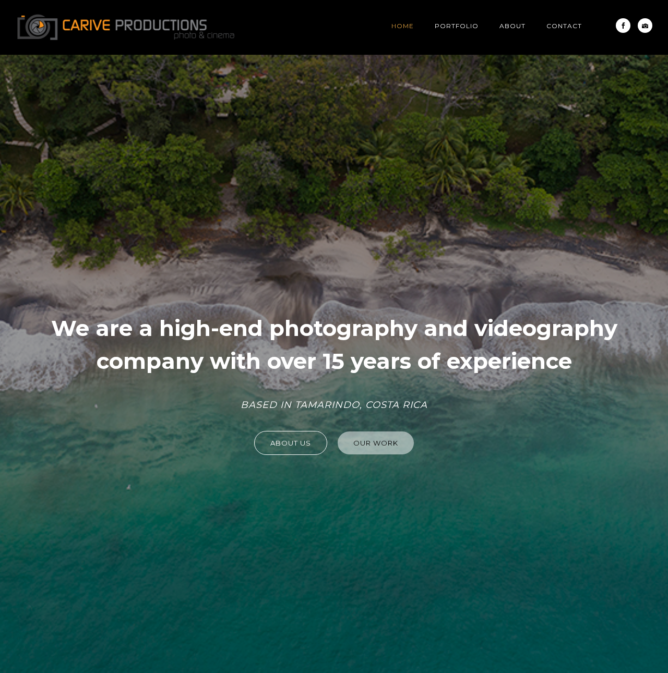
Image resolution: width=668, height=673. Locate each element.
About (512, 26)
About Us (290, 443)
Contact (564, 26)
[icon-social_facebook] (626, 25)
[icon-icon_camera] (645, 25)
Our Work (375, 443)
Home (402, 26)
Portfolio (457, 26)
